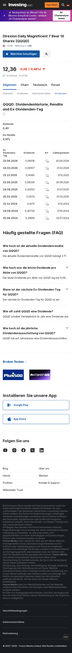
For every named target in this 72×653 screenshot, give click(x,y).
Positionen (22, 93)
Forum (55, 85)
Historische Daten (41, 93)
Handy (6, 475)
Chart (24, 85)
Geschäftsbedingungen (15, 610)
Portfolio (8, 482)
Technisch (40, 85)
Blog (5, 468)
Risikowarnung (10, 633)
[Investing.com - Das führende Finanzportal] (20, 5)
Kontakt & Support (49, 482)
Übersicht (8, 93)
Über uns (44, 468)
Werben (43, 475)
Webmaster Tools (13, 489)
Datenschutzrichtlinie (13, 622)
